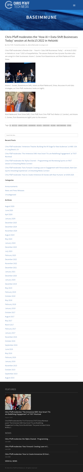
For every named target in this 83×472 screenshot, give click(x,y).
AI (10, 125)
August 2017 (9, 316)
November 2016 (11, 337)
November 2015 (11, 365)
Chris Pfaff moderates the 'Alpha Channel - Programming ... (27, 439)
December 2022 (11, 259)
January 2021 (10, 271)
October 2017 (10, 312)
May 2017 (8, 320)
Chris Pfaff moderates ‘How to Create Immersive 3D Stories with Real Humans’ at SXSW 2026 (39, 175)
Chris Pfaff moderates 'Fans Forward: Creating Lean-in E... (27, 446)
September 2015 (11, 373)
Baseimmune (32, 125)
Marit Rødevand (61, 125)
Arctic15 (14, 125)
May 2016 (8, 353)
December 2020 (11, 275)
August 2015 (9, 378)
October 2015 (10, 369)
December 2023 (11, 247)
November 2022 (11, 263)
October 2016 (10, 341)
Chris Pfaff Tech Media (17, 5)
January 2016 (10, 361)
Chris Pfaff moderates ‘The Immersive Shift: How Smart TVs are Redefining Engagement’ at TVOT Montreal (27, 413)
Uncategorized (43, 45)
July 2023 (8, 251)
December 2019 (11, 284)
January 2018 (10, 308)
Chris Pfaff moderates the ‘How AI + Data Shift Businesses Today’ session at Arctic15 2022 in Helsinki (41, 38)
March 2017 (9, 324)
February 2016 (10, 357)
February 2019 (10, 292)
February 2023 (10, 255)
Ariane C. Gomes (22, 125)
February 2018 (10, 304)
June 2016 (9, 349)
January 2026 (10, 218)
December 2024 (11, 227)
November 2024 (11, 231)
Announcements (11, 186)
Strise (69, 125)
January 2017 (10, 333)
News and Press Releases (14, 190)
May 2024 (8, 239)
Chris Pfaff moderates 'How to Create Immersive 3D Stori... (27, 454)
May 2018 (8, 300)
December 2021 (11, 267)
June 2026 (9, 210)
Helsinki (53, 125)
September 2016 (11, 345)
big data (39, 125)
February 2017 (10, 329)
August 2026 (9, 206)
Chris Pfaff (10, 45)
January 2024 (10, 243)
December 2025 (11, 222)
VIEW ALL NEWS (11, 461)
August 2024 (9, 235)
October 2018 (10, 296)
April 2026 (8, 214)
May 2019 (8, 288)
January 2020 (10, 280)
